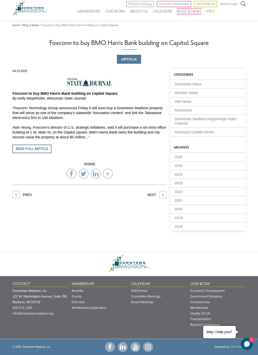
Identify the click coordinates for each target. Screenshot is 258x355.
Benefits (77, 290)
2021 (179, 200)
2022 (179, 192)
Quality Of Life (200, 313)
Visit (210, 11)
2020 (179, 209)
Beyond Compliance (205, 324)
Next (152, 195)
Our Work (115, 11)
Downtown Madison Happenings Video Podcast (206, 121)
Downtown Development (174, 4)
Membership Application (89, 307)
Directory (78, 302)
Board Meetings (142, 302)
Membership (88, 11)
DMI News (183, 102)
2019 (179, 218)
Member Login (228, 4)
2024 (179, 174)
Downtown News (188, 84)
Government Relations (206, 296)
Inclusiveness (200, 302)
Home (16, 25)
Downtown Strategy (140, 4)
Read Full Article (32, 149)
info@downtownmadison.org (32, 313)
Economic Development (207, 290)
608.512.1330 (22, 307)
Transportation (200, 319)
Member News (186, 93)
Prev (27, 195)
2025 (179, 166)
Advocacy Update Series (194, 132)
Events (77, 296)
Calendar (162, 11)
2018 (179, 227)
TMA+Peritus (238, 346)
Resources (183, 110)
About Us (139, 11)
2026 (179, 157)
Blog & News (189, 11)
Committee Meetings (145, 296)
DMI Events (139, 290)
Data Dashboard (205, 4)
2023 (179, 183)
